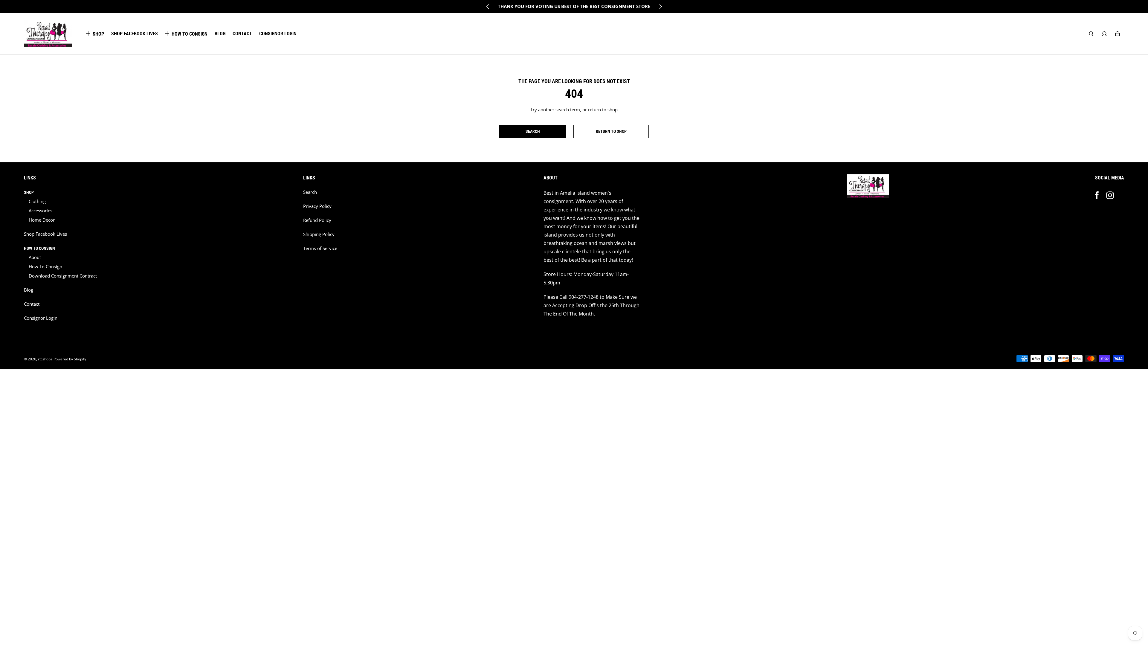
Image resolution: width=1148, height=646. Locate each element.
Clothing (37, 201)
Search (310, 192)
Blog (28, 290)
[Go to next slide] (660, 6)
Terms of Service (320, 248)
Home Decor (42, 220)
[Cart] (1117, 33)
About (35, 257)
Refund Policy (317, 220)
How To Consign (45, 266)
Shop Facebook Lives (45, 234)
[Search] (1091, 33)
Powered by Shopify (70, 359)
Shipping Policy (319, 234)
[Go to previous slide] (488, 6)
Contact (31, 304)
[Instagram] (1110, 195)
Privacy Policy (317, 206)
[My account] (1104, 33)
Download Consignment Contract (63, 276)
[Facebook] (1096, 195)
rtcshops (45, 359)
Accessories (40, 211)
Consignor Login (40, 318)
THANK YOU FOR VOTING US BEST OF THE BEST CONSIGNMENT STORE (574, 6)
